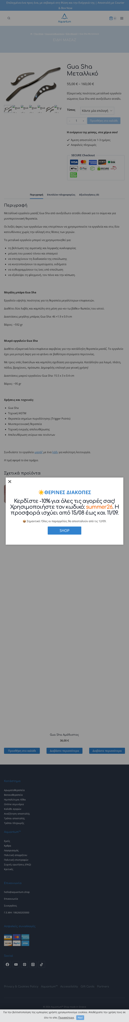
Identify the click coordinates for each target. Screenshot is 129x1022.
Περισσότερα (66, 1017)
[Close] (10, 481)
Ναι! (80, 1017)
